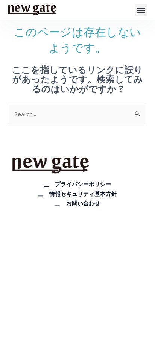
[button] (141, 10)
